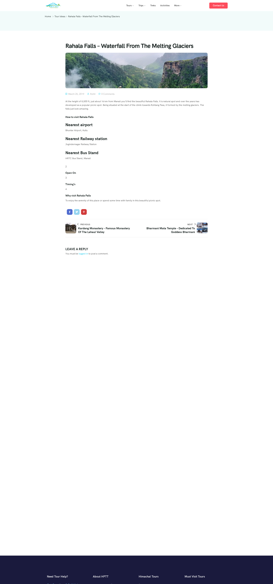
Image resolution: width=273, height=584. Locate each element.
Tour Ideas (59, 16)
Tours (129, 5)
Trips (140, 5)
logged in (83, 253)
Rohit (92, 93)
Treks (153, 5)
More (176, 5)
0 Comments (107, 93)
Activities (165, 5)
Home (48, 16)
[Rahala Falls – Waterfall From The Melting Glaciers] (70, 212)
